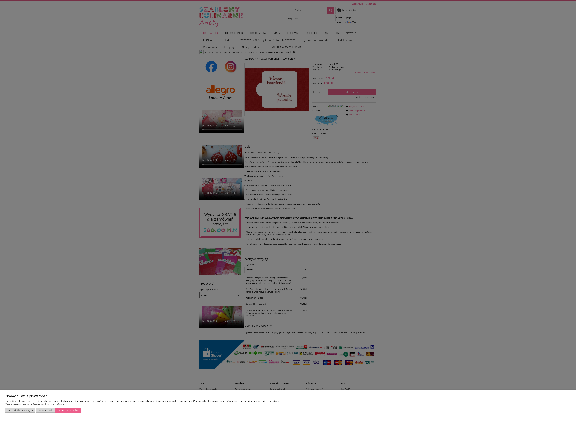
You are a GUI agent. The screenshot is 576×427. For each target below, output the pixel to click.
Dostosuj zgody (45, 410)
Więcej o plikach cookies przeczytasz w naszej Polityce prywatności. (34, 404)
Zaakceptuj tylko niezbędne (20, 410)
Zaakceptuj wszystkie (68, 410)
